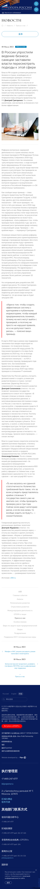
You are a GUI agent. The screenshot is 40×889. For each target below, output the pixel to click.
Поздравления (20, 633)
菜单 (20, 34)
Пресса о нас (21, 26)
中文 (20, 694)
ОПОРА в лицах (20, 614)
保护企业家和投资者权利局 (11, 751)
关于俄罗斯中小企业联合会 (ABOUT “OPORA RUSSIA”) (20, 733)
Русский (6, 694)
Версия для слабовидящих (12, 12)
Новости (10, 26)
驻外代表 (6, 802)
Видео (20, 629)
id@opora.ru (7, 784)
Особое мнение (20, 622)
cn (36, 9)
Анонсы (20, 599)
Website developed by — (12, 757)
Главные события (20, 595)
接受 (8, 883)
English (13, 694)
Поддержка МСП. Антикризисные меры (20, 637)
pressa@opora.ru (7, 858)
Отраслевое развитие (20, 607)
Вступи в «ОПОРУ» (12, 726)
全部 (20, 592)
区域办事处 (7, 799)
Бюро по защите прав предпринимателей (20, 626)
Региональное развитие (20, 603)
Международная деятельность (20, 611)
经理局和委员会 (7, 741)
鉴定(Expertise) (7, 748)
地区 (3, 745)
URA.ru (13, 578)
